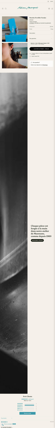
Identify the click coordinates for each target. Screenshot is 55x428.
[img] (4, 422)
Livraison (32, 23)
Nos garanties (33, 38)
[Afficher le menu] (2, 8)
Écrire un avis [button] (27, 413)
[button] (20, 405)
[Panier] (52, 8)
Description (32, 33)
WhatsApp (45, 65)
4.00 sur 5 (31, 399)
